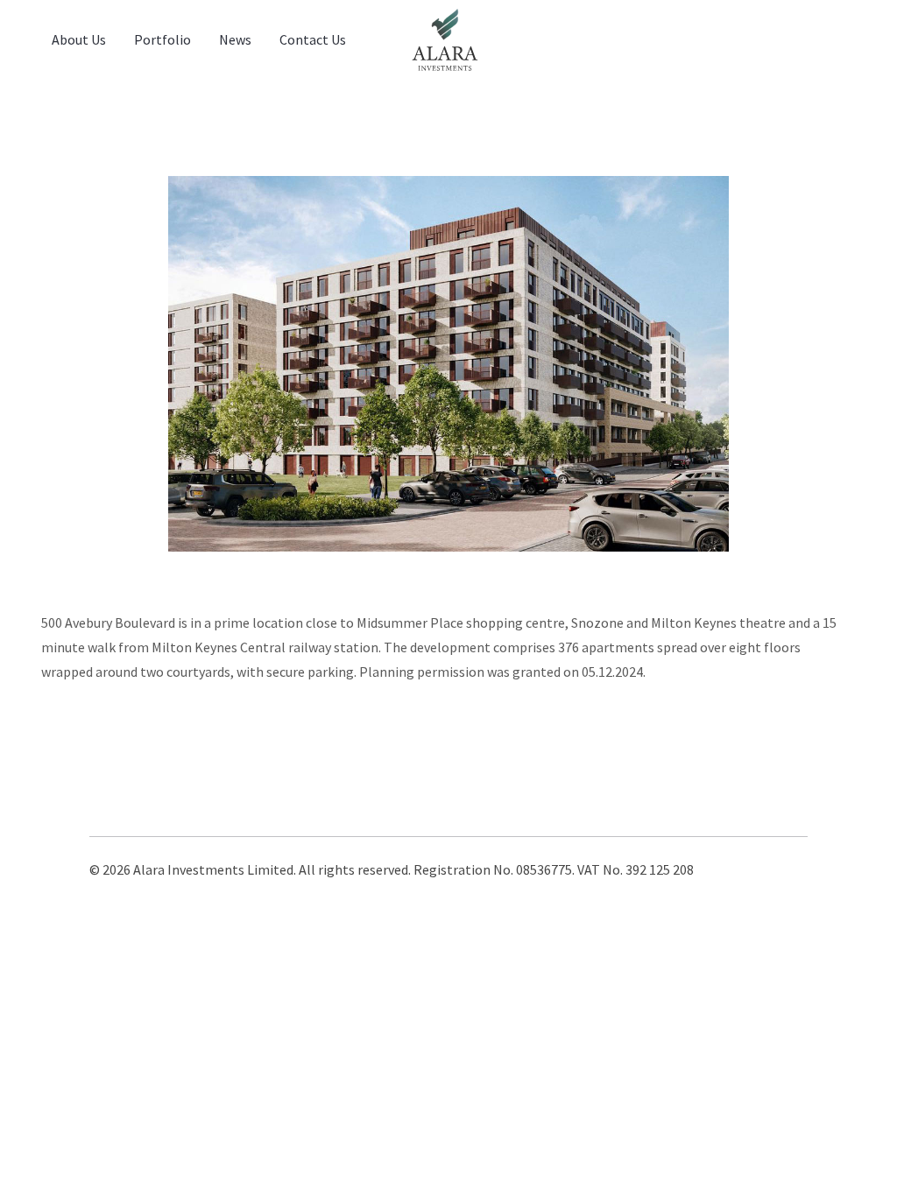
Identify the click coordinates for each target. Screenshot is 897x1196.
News (235, 39)
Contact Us (312, 39)
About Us (79, 39)
